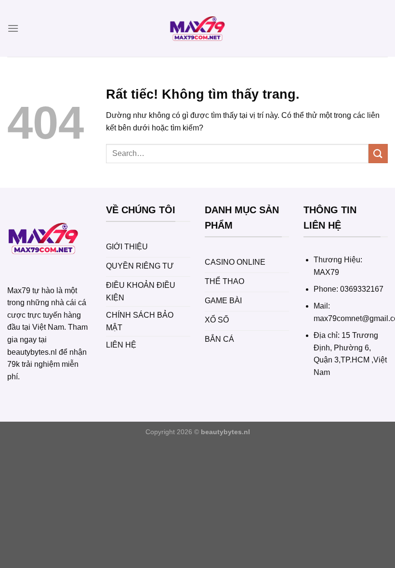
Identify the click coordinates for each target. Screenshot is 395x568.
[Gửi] (378, 153)
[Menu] (13, 28)
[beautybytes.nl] (197, 28)
